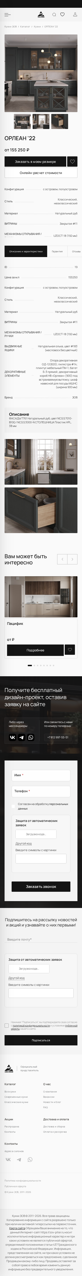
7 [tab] (50, 665)
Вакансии (49, 1096)
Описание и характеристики (26, 251)
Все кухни (10, 1091)
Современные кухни (16, 1096)
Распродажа (12, 1126)
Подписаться (41, 1040)
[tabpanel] (41, 617)
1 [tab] (30, 665)
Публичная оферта (15, 1186)
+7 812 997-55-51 (57, 737)
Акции (9, 1119)
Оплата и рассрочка (55, 1131)
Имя (18, 775)
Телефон (22, 791)
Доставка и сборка (54, 1126)
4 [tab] (40, 665)
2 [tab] (34, 665)
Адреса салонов (14, 1151)
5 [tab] (44, 665)
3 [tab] (37, 665)
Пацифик (15, 623)
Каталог (10, 1084)
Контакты (10, 1131)
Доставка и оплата (56, 1119)
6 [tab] (47, 665)
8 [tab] (53, 665)
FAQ (45, 1107)
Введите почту (19, 939)
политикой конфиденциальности (31, 1025)
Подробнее (35, 650)
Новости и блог (52, 1102)
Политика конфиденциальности (23, 1180)
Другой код (23, 843)
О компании (50, 1091)
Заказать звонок (41, 886)
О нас (47, 1084)
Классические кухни (16, 1102)
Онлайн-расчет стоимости (41, 173)
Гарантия (57, 251)
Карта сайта (17, 1228)
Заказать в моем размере (35, 161)
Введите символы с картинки (35, 850)
